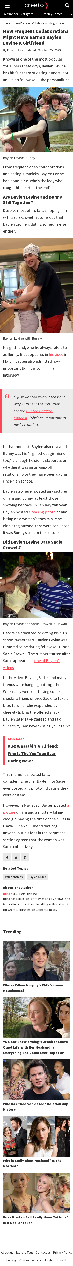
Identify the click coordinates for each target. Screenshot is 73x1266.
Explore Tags (24, 1252)
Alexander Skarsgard (18, 14)
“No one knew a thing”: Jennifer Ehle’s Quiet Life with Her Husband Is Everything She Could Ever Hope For (35, 1047)
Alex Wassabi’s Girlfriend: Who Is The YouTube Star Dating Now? (33, 753)
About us (7, 1252)
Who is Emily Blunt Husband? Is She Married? (32, 1163)
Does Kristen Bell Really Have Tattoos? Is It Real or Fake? (35, 1220)
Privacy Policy (62, 1252)
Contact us (43, 1252)
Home (6, 23)
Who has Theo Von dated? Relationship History (35, 1107)
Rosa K (11, 50)
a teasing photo (42, 511)
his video (56, 354)
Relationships (14, 877)
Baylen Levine (37, 877)
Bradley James (52, 14)
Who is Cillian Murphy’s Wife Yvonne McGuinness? (33, 988)
